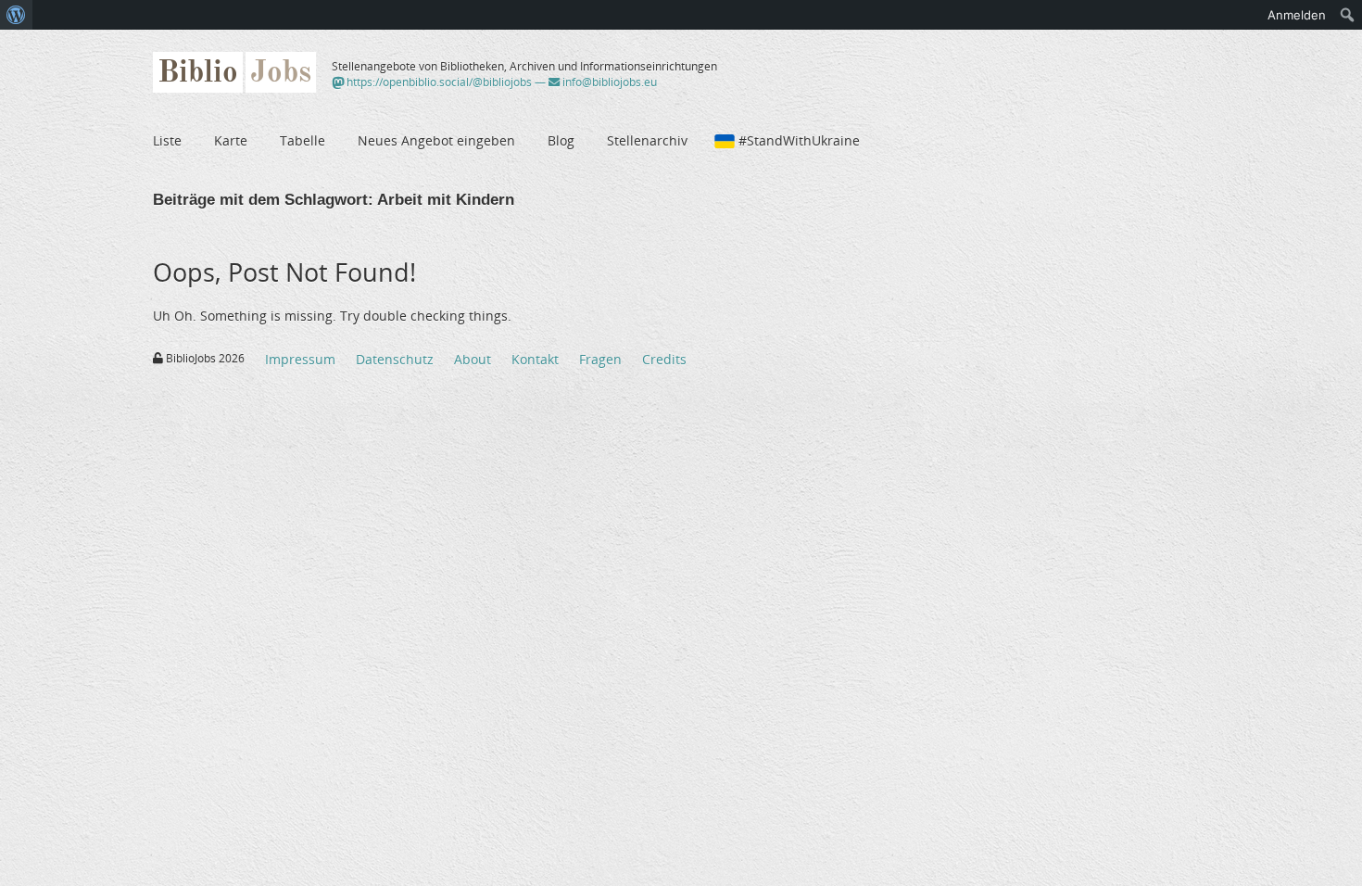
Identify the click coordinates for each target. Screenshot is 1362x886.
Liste (167, 140)
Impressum (300, 359)
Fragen (600, 359)
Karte (230, 140)
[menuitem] (16, 15)
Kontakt (535, 359)
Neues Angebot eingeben (436, 140)
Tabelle (302, 140)
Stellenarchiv (647, 140)
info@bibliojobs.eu (608, 82)
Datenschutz (395, 359)
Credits (664, 359)
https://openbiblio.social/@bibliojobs (438, 82)
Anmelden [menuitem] (1296, 14)
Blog (561, 140)
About (472, 359)
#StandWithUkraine (799, 140)
